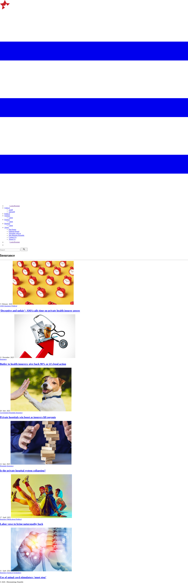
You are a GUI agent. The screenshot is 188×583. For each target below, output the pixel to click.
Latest (11, 218)
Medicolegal (11, 519)
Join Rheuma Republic (16, 235)
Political (7, 214)
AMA (2, 306)
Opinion (7, 216)
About (6, 227)
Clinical (7, 208)
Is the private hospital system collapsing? (23, 470)
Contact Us (12, 237)
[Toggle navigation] (2, 12)
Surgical (10, 573)
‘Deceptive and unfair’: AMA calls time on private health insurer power (40, 310)
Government (4, 413)
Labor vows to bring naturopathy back (21, 524)
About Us (12, 239)
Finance (7, 220)
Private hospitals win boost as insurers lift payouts (28, 417)
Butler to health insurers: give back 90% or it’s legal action (33, 364)
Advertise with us (15, 233)
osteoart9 (12, 212)
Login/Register (15, 206)
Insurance (8, 306)
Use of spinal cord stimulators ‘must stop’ (23, 577)
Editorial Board (14, 231)
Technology (17, 573)
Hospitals (12, 413)
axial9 (11, 210)
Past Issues (12, 229)
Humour (7, 223)
